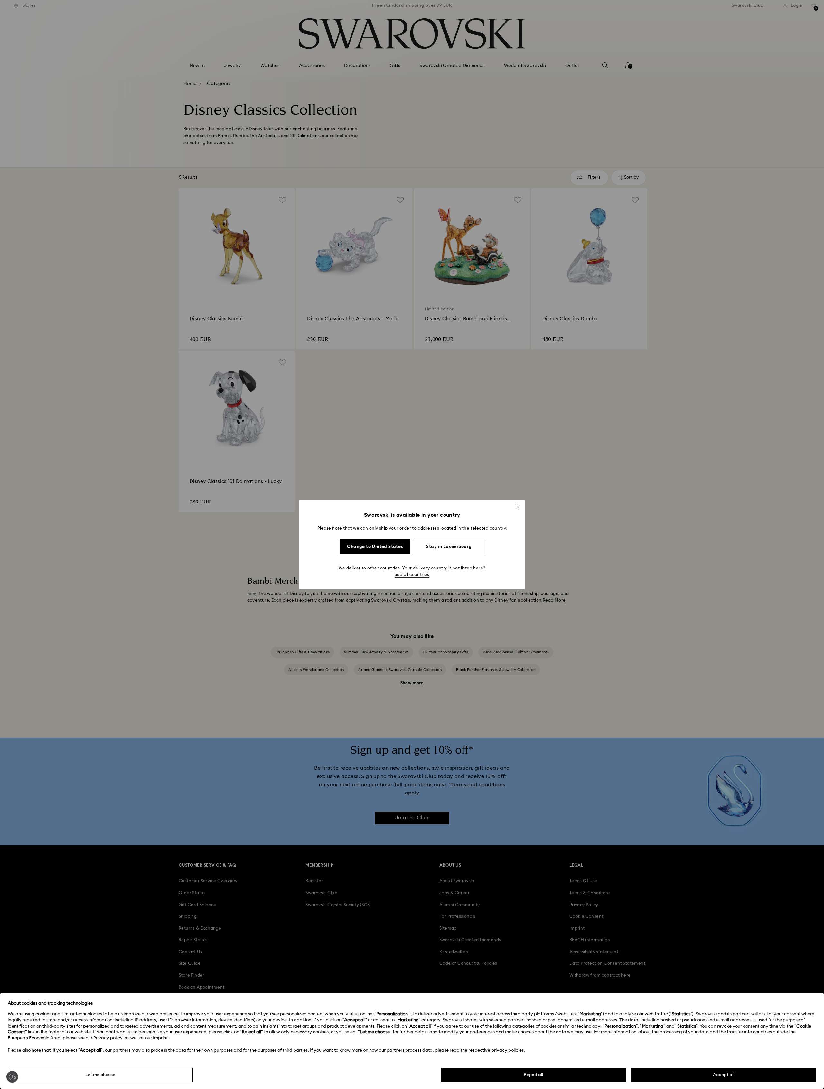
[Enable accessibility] (12, 1077)
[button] (518, 506)
